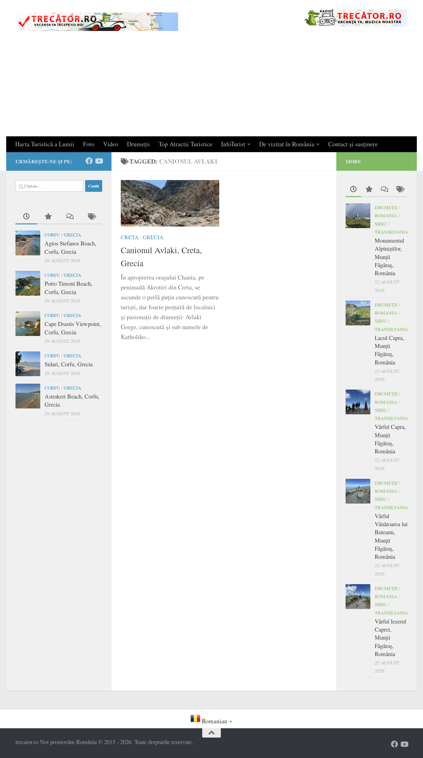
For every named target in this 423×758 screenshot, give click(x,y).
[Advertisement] (211, 89)
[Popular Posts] (48, 216)
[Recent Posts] (26, 216)
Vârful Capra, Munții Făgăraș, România (390, 439)
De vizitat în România (286, 144)
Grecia (153, 237)
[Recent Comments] (70, 216)
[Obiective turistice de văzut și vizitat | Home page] (96, 21)
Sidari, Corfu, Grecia (69, 364)
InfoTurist (233, 144)
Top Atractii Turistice (185, 144)
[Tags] (91, 216)
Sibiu (381, 224)
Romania (386, 215)
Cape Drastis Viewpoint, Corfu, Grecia (73, 328)
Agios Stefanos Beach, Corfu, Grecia (70, 247)
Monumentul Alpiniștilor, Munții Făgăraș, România (389, 256)
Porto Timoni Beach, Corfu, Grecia (68, 287)
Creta (130, 237)
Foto (88, 144)
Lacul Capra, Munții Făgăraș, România (389, 350)
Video (110, 144)
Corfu (52, 234)
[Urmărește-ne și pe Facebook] (89, 161)
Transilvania (391, 232)
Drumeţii (138, 144)
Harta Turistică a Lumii (44, 144)
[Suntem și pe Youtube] (98, 161)
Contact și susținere (353, 144)
